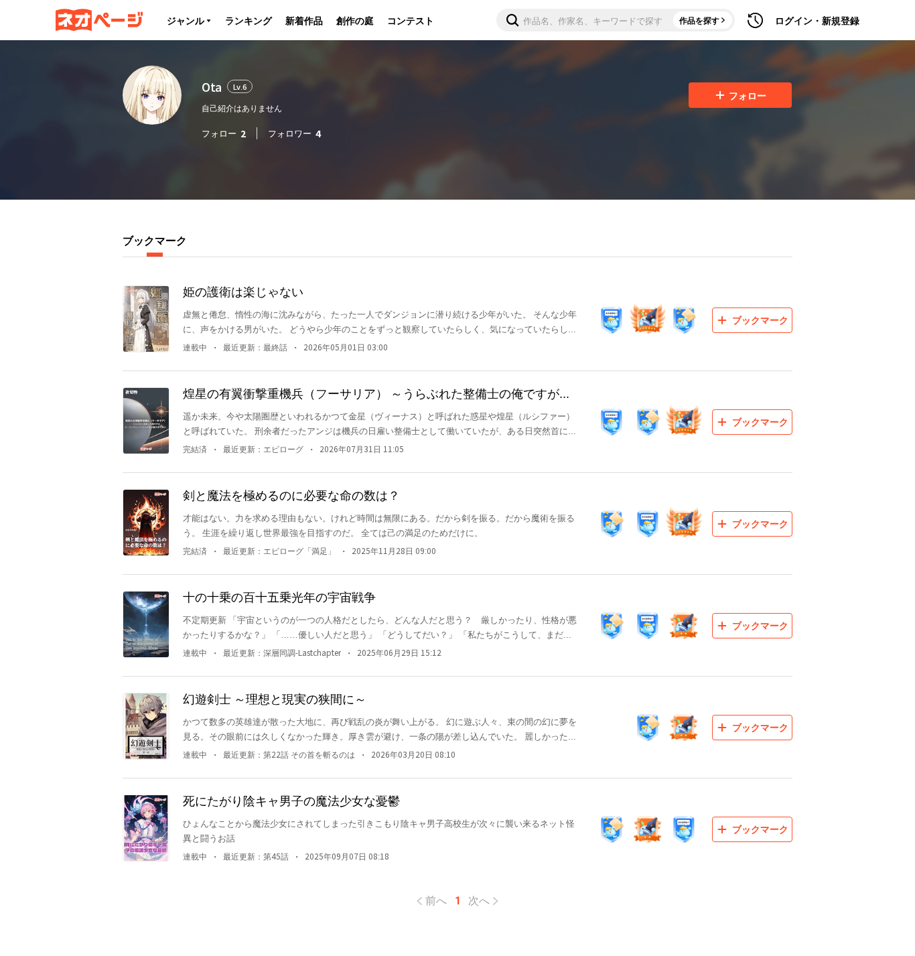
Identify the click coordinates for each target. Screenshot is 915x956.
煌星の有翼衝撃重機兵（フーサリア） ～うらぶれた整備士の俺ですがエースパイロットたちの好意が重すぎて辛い (377, 393)
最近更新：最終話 (255, 346)
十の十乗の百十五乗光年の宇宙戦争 (279, 596)
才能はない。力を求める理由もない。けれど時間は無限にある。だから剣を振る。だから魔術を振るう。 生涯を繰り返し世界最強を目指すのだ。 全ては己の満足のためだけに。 (379, 525)
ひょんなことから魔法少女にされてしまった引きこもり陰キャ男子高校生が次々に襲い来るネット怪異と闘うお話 (379, 830)
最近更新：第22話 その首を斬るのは (289, 754)
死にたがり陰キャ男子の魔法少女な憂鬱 (291, 800)
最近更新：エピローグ (263, 448)
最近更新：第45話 (256, 856)
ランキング (248, 20)
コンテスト (410, 20)
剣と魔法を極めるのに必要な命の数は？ (291, 494)
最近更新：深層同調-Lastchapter (282, 652)
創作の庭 (355, 20)
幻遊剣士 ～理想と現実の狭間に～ (274, 698)
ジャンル (185, 20)
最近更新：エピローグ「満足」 (279, 550)
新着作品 (304, 20)
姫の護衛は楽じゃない (243, 290)
